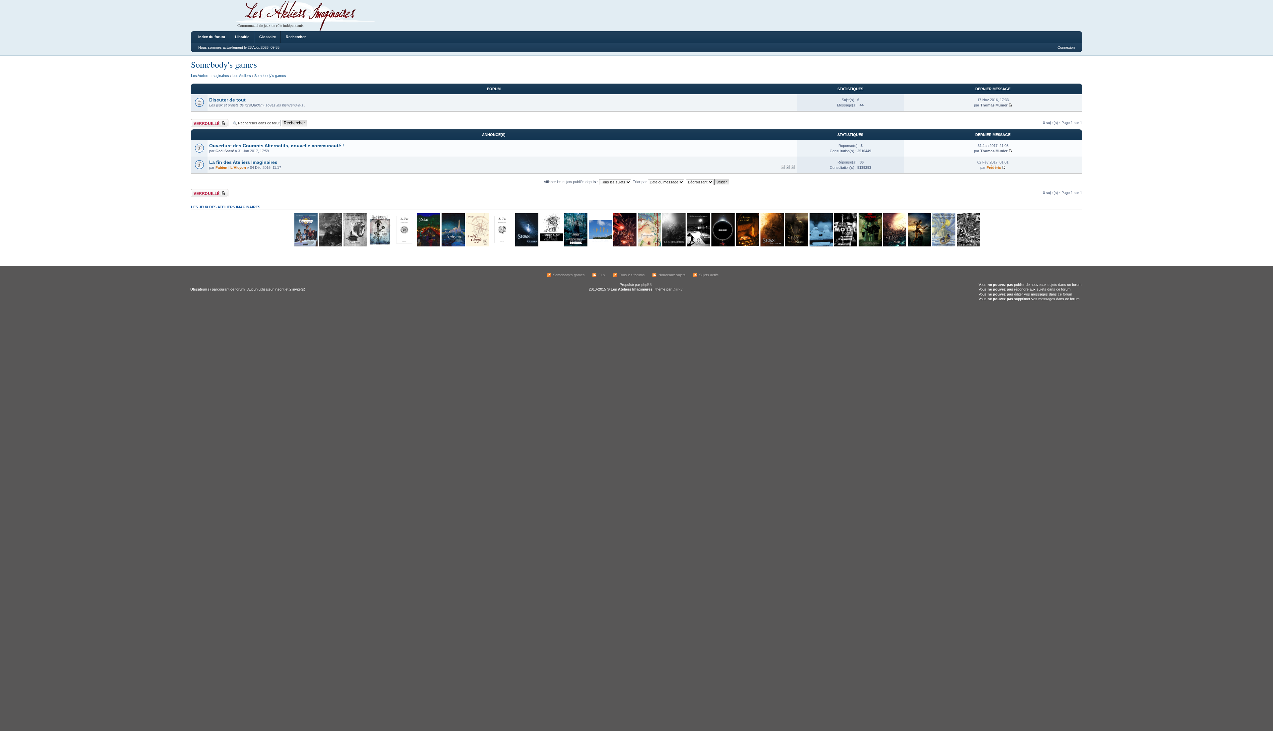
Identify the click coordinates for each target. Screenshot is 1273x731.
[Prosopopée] (649, 245)
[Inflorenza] (870, 245)
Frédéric (994, 167)
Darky (678, 289)
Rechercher (296, 37)
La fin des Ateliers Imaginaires (243, 162)
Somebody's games (224, 64)
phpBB (646, 285)
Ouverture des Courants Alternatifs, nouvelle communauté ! (276, 145)
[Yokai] (428, 245)
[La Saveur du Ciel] (747, 245)
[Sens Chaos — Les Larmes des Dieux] (624, 245)
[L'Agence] (306, 245)
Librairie (242, 37)
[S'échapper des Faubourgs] (698, 245)
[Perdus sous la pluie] (551, 245)
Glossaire (267, 37)
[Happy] (600, 245)
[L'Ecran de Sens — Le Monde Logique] (330, 245)
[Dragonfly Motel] (845, 245)
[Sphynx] (453, 245)
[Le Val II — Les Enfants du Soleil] (404, 245)
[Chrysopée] (477, 245)
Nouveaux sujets (672, 275)
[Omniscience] (723, 245)
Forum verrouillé (204, 121)
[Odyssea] (379, 245)
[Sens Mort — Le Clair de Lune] (894, 245)
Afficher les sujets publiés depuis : (571, 182)
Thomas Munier (993, 105)
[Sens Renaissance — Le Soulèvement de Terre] (772, 245)
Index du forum (211, 37)
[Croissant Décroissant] (708, 182)
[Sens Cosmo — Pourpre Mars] (526, 245)
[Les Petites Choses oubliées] (821, 245)
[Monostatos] (919, 245)
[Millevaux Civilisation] (968, 245)
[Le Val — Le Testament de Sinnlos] (502, 245)
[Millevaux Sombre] (575, 245)
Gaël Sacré (224, 151)
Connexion (1066, 47)
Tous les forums (632, 275)
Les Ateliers (241, 76)
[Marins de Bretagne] (943, 245)
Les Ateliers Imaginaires (210, 76)
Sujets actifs (709, 275)
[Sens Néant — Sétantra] (796, 245)
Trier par (640, 182)
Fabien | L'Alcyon (230, 167)
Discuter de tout (227, 99)
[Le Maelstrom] (674, 245)
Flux (601, 275)
